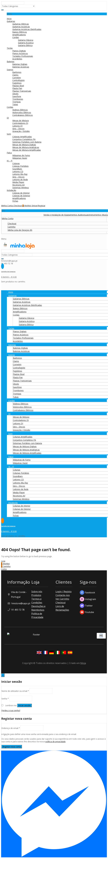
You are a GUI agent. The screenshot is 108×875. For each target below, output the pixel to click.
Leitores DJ (17, 126)
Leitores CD (17, 171)
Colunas (16, 163)
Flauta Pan (17, 88)
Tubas (15, 104)
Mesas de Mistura (20, 120)
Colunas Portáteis (20, 166)
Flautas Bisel (18, 85)
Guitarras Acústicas (21, 26)
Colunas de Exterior (21, 195)
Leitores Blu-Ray (19, 174)
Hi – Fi (9, 160)
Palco (9, 152)
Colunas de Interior (21, 193)
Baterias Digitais (19, 64)
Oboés (15, 93)
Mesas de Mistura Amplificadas (26, 150)
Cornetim (16, 77)
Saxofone (16, 96)
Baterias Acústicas (20, 67)
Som (9, 134)
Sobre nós (36, 591)
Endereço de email (10, 728)
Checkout (61, 602)
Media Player (18, 182)
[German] (51, 652)
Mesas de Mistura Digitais (24, 144)
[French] (45, 652)
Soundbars (17, 168)
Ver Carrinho (62, 598)
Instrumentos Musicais (93, 214)
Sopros (10, 69)
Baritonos (16, 72)
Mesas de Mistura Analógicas (25, 147)
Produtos (36, 595)
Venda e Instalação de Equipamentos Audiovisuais (60, 214)
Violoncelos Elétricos (21, 112)
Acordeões (17, 58)
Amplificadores (19, 34)
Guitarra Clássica (25, 40)
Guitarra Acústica (25, 42)
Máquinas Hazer (19, 158)
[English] (38, 652)
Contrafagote (18, 80)
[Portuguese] (63, 652)
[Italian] (57, 652)
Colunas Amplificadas (22, 136)
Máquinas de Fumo (21, 155)
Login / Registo (64, 591)
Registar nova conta (12, 746)
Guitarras (11, 21)
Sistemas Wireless (20, 187)
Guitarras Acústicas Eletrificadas (26, 29)
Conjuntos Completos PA (23, 139)
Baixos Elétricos (19, 32)
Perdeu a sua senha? (10, 710)
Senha (5, 698)
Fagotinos (17, 83)
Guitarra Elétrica (25, 45)
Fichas (15, 201)
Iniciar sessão (24, 705)
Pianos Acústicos (20, 53)
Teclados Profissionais (22, 56)
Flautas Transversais (21, 91)
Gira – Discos (18, 128)
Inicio (9, 18)
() (20, 230)
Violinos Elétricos (20, 109)
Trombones (17, 99)
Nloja (83, 663)
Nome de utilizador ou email (15, 690)
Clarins (15, 75)
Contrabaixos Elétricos (22, 115)
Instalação (11, 190)
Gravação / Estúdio (21, 131)
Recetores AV (18, 185)
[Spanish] (69, 652)
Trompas (16, 101)
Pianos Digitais (19, 50)
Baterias (10, 61)
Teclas (10, 48)
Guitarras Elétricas (20, 24)
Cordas (15, 37)
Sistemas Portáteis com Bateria (26, 142)
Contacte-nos (63, 595)
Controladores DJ (20, 123)
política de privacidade (55, 741)
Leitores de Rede (20, 179)
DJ (8, 117)
